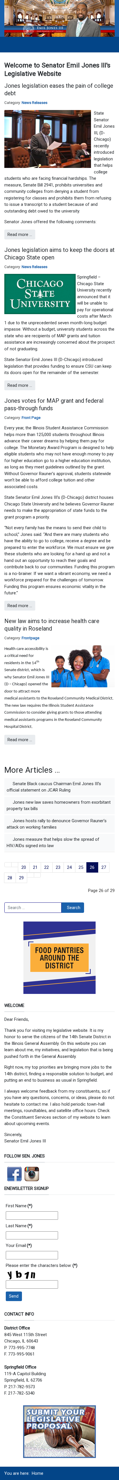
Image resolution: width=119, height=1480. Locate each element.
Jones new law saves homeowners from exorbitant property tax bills (59, 806)
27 (103, 867)
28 (10, 877)
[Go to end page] (37, 875)
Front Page (31, 417)
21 (35, 867)
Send (13, 1296)
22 (46, 867)
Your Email (19, 1245)
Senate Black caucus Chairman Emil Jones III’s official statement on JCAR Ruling (54, 787)
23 (58, 867)
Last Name (19, 1225)
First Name (19, 1205)
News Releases (34, 102)
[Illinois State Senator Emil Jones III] (59, 18)
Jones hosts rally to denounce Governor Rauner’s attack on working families (57, 824)
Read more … (20, 234)
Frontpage (30, 638)
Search (73, 907)
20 (23, 867)
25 (81, 867)
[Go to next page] (30, 875)
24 (69, 867)
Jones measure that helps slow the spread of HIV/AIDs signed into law (53, 843)
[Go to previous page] (14, 864)
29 (21, 877)
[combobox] (33, 907)
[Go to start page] (8, 864)
